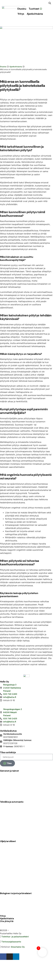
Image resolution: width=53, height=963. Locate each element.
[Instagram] (9, 956)
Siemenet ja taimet (9, 770)
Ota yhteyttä (6, 921)
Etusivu (3, 66)
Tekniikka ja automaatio (11, 801)
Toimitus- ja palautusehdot (15, 936)
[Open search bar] (49, 3)
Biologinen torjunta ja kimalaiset (16, 893)
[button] (35, 9)
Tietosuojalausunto (11, 941)
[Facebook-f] (3, 956)
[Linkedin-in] (16, 956)
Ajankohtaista (15, 66)
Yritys (3, 915)
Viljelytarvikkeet (8, 841)
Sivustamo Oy (18, 946)
